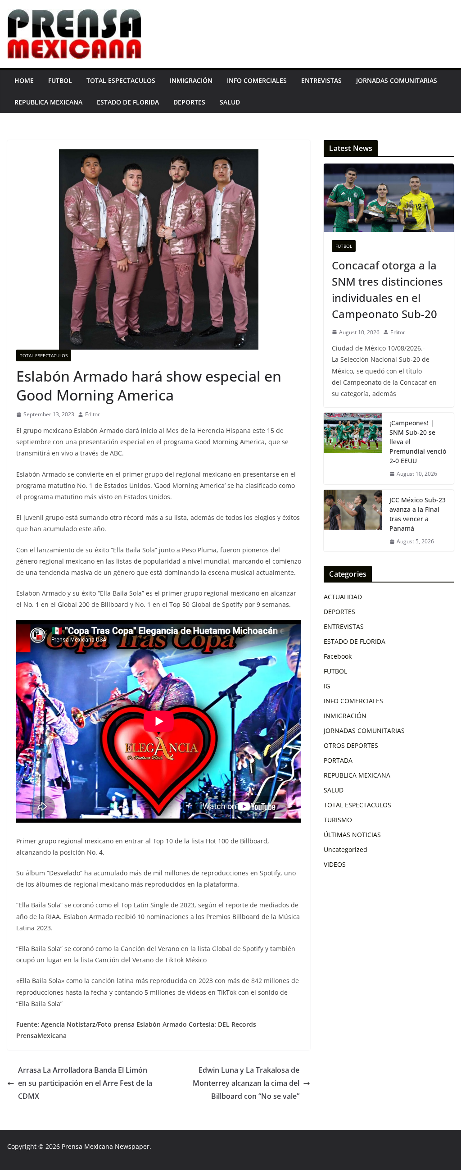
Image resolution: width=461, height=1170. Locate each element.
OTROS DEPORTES (351, 745)
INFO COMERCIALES (257, 80)
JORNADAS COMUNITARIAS (396, 80)
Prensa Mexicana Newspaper (105, 1146)
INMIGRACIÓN (191, 80)
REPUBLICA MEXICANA (48, 102)
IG (327, 686)
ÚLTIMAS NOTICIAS (352, 834)
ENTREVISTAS (321, 80)
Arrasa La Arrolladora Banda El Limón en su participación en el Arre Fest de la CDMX (85, 1083)
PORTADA (338, 760)
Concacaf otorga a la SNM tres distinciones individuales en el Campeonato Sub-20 (387, 289)
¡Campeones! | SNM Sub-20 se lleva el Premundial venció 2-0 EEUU (417, 442)
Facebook (338, 656)
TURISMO (338, 819)
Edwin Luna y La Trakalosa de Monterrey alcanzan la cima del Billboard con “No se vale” (246, 1083)
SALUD (230, 102)
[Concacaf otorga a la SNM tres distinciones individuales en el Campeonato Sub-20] (389, 198)
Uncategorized (345, 849)
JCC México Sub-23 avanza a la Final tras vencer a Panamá (417, 514)
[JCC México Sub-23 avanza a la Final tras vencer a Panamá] (353, 521)
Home (24, 80)
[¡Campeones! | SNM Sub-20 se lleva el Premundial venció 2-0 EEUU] (353, 448)
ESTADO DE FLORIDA (128, 102)
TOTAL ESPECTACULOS (120, 80)
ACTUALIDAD (343, 596)
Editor (92, 414)
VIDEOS (335, 864)
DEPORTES (189, 102)
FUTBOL (60, 80)
